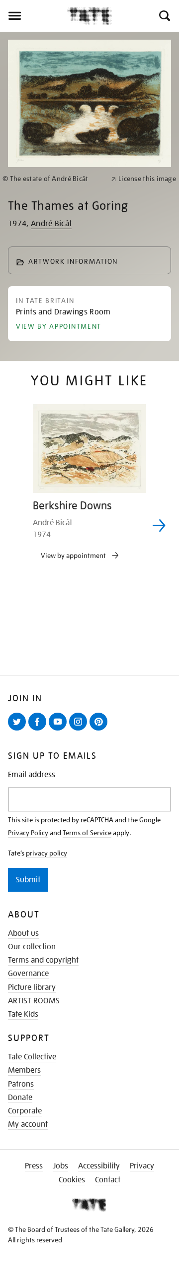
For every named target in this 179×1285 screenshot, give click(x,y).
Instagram (80, 730)
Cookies (72, 1180)
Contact (107, 1180)
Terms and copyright (43, 960)
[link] (52, 179)
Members (24, 1070)
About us (23, 933)
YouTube (60, 730)
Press (34, 1166)
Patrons (21, 1084)
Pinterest (100, 730)
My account (28, 1124)
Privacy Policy (28, 832)
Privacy (142, 1166)
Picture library (32, 987)
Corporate (25, 1111)
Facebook (39, 730)
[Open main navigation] (33, 16)
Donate (20, 1097)
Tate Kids (23, 1014)
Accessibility (99, 1166)
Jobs (60, 1166)
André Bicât (51, 224)
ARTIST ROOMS (34, 1001)
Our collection (32, 947)
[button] (164, 15)
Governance (28, 974)
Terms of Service (87, 832)
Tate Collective (32, 1057)
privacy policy (46, 853)
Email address (31, 775)
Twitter (19, 730)
